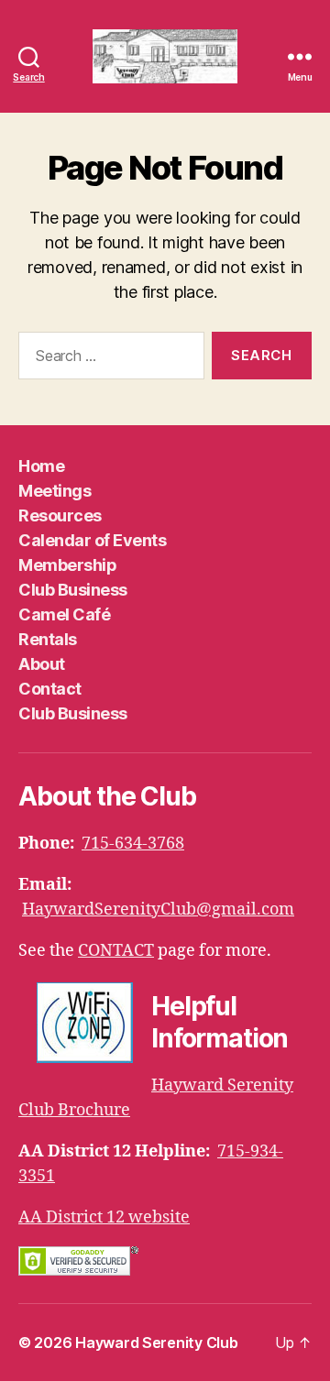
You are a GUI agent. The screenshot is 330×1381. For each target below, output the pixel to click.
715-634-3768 (133, 843)
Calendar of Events (92, 540)
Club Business (72, 589)
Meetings (54, 490)
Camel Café (64, 614)
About (41, 664)
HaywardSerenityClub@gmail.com (158, 909)
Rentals (47, 639)
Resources (60, 515)
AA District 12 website (104, 1217)
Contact (50, 688)
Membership (67, 565)
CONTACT (116, 950)
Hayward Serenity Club (156, 1342)
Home (41, 466)
